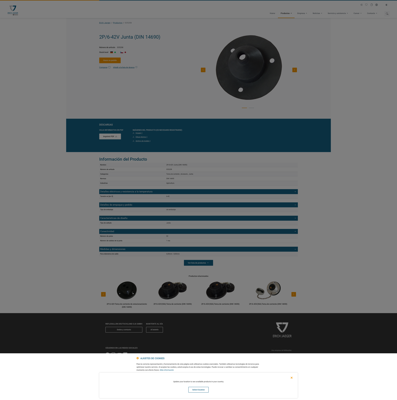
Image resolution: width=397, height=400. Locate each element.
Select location (198, 390)
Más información (167, 370)
